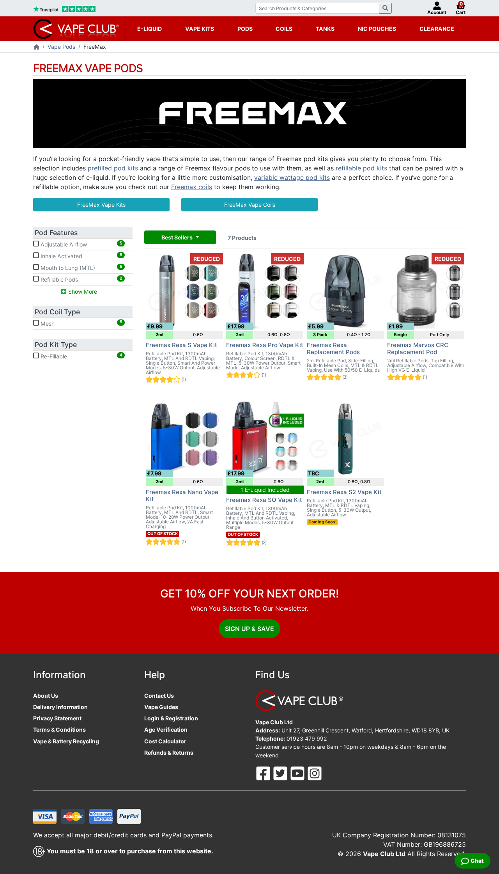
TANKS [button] (325, 28)
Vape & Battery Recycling (66, 741)
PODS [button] (245, 28)
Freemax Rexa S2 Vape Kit (344, 492)
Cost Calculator (165, 741)
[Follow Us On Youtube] (298, 772)
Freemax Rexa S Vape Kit (181, 345)
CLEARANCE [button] (436, 28)
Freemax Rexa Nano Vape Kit (182, 495)
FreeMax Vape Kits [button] (101, 204)
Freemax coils (191, 187)
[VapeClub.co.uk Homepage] (36, 47)
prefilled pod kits (113, 168)
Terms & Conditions (59, 729)
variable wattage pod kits (292, 177)
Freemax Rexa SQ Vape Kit (264, 499)
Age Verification (166, 729)
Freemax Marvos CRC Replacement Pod (417, 348)
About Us (45, 695)
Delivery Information (60, 707)
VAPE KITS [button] (199, 28)
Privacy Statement (57, 718)
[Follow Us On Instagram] (314, 772)
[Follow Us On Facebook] (264, 772)
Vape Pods (61, 46)
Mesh (80, 322)
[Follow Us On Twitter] (281, 772)
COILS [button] (284, 28)
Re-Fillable (80, 356)
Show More (82, 291)
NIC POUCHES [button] (377, 28)
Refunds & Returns (168, 752)
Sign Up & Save (249, 629)
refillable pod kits (361, 168)
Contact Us (159, 695)
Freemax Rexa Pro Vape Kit (264, 345)
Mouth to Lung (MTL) (80, 267)
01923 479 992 (307, 738)
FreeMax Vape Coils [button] (249, 204)
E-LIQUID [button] (149, 28)
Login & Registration (171, 718)
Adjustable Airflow (80, 244)
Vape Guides (161, 707)
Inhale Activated (80, 255)
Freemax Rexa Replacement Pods (333, 348)
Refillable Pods (80, 279)
